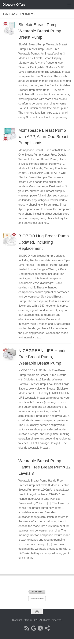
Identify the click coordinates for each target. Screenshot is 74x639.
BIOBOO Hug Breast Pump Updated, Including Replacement (43, 242)
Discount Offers (13, 4)
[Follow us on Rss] (26, 628)
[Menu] (69, 4)
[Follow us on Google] (33, 628)
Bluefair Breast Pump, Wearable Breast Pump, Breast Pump (40, 31)
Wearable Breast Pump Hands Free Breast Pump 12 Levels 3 (44, 467)
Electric (37, 591)
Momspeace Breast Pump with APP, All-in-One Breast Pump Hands (43, 136)
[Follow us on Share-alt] (47, 628)
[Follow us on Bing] (40, 628)
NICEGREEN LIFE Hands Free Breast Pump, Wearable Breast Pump (42, 356)
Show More (37, 598)
